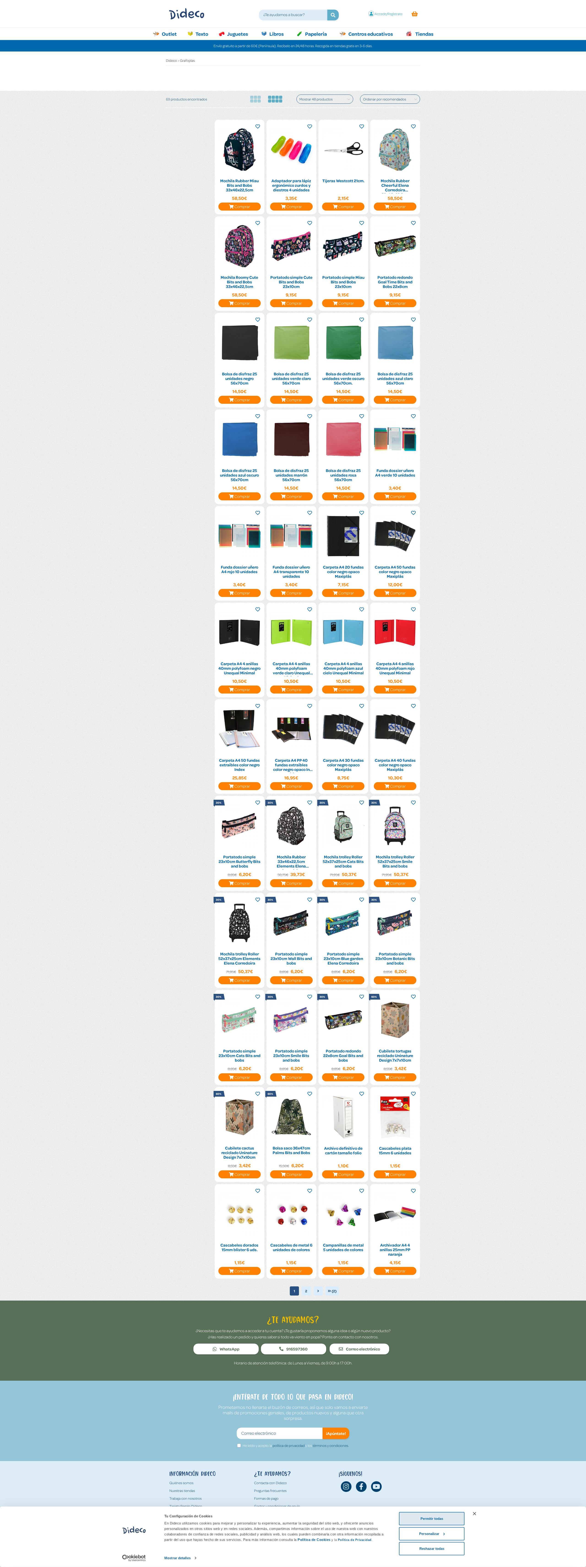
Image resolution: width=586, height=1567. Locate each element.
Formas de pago (266, 1498)
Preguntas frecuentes (270, 1490)
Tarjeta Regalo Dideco (185, 1506)
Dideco (171, 60)
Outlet (171, 33)
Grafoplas (187, 60)
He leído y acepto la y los (296, 1445)
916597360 (297, 1348)
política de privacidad (289, 1445)
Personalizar (429, 1533)
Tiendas (424, 33)
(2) (333, 1291)
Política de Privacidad (355, 1540)
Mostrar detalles (177, 1558)
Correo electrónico (362, 1348)
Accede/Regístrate (388, 13)
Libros (276, 33)
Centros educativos (370, 33)
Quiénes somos (181, 1482)
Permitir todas (432, 1519)
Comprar (242, 206)
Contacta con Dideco (270, 1482)
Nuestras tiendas (182, 1490)
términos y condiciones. (331, 1445)
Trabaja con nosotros (185, 1498)
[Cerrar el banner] (474, 1513)
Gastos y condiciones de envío (277, 1506)
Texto (204, 33)
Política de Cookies (314, 1540)
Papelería (315, 33)
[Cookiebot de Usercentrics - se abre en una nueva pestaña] (134, 1558)
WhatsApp (229, 1348)
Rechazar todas (431, 1549)
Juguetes (237, 33)
